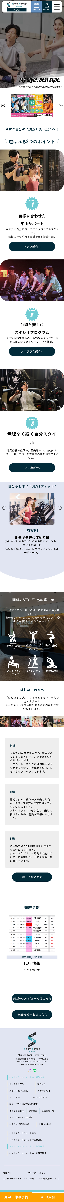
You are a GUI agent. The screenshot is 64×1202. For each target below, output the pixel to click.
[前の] (3, 105)
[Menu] (57, 6)
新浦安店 (16, 10)
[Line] (34, 1070)
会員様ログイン (47, 9)
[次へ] (61, 105)
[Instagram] (29, 1070)
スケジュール (36, 9)
